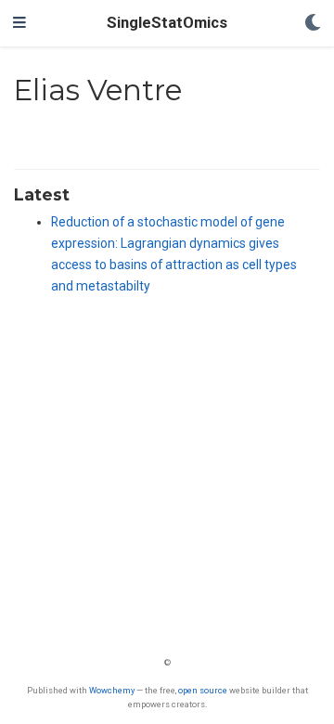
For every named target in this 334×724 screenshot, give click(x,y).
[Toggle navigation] (19, 23)
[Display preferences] (312, 23)
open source (202, 690)
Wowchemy (112, 690)
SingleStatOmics (167, 23)
